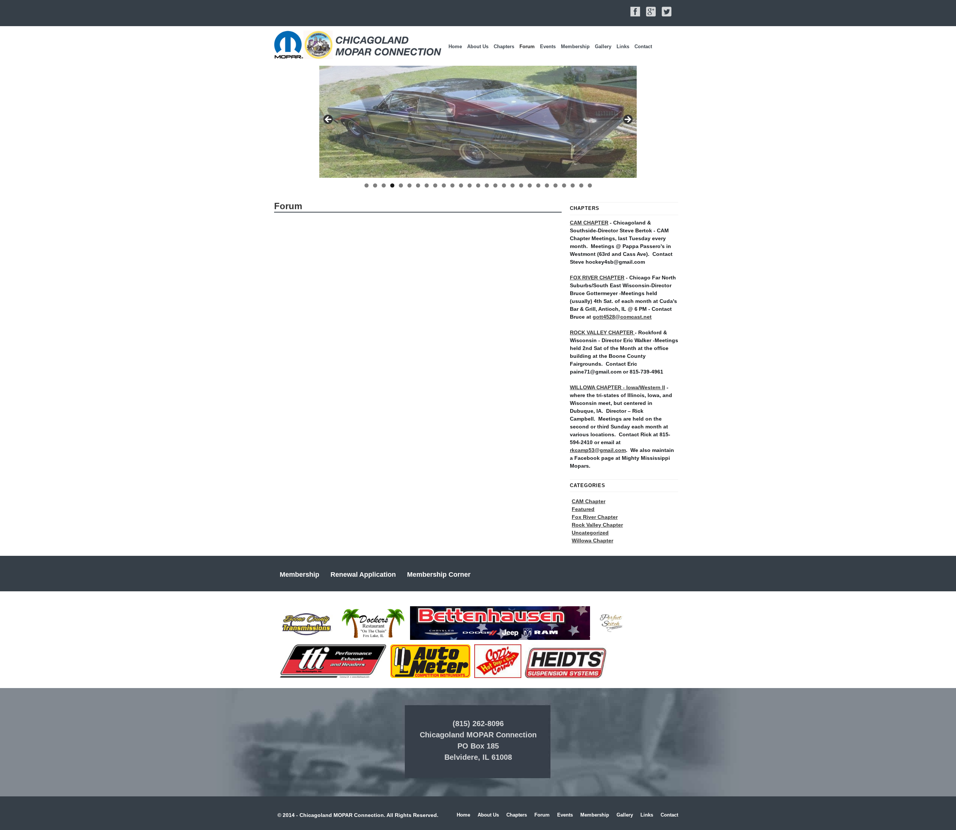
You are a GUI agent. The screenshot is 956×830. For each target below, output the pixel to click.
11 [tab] (452, 185)
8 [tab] (427, 185)
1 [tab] (366, 185)
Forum (527, 46)
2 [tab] (375, 185)
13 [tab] (470, 185)
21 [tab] (538, 185)
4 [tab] (392, 185)
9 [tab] (435, 185)
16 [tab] (495, 185)
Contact (643, 46)
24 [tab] (564, 185)
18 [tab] (512, 185)
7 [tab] (418, 185)
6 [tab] (409, 185)
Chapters (504, 46)
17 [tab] (504, 185)
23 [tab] (555, 185)
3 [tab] (384, 185)
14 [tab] (478, 185)
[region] (478, 122)
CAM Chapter (588, 501)
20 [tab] (530, 185)
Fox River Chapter (595, 517)
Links (623, 46)
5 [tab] (401, 185)
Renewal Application (363, 574)
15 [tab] (487, 185)
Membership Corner (439, 574)
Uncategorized (590, 533)
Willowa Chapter (592, 540)
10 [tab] (444, 185)
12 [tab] (461, 185)
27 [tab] (590, 185)
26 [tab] (581, 185)
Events (548, 46)
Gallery (603, 46)
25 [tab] (573, 185)
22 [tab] (547, 185)
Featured (583, 509)
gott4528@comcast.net (622, 317)
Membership (575, 46)
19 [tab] (521, 185)
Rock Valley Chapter (597, 525)
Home (455, 46)
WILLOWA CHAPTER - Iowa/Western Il (617, 387)
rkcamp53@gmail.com (598, 450)
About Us (477, 46)
